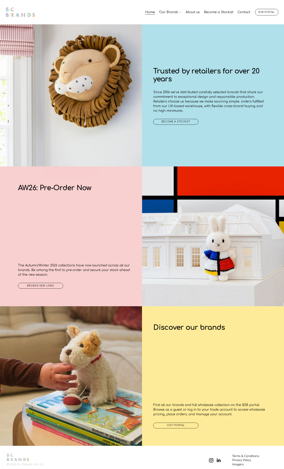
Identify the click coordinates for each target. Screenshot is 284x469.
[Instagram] (211, 460)
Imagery (238, 464)
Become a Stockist (218, 12)
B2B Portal (266, 12)
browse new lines (40, 286)
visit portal (176, 425)
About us (193, 12)
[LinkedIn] (218, 460)
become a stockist (176, 121)
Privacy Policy (241, 460)
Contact (244, 12)
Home (150, 12)
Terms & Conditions (245, 456)
